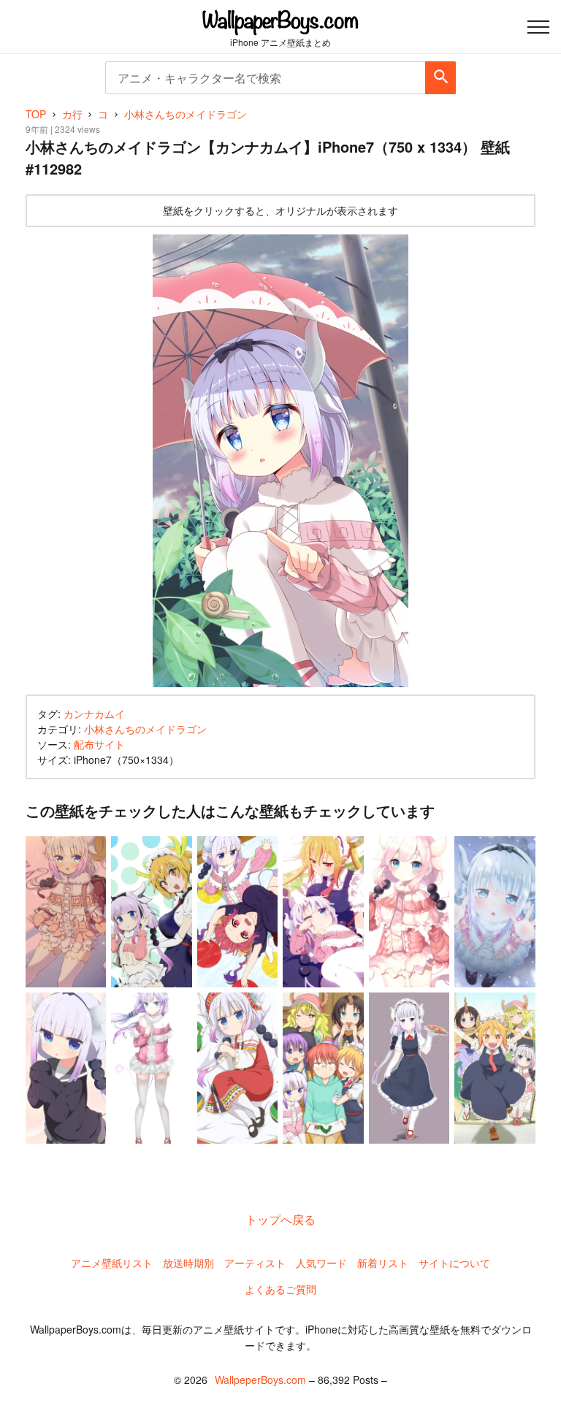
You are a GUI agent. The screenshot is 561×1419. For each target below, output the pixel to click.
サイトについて (454, 1262)
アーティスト (255, 1262)
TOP (36, 114)
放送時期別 (188, 1262)
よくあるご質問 (280, 1289)
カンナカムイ (94, 713)
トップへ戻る (280, 1219)
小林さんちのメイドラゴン (145, 729)
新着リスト (382, 1262)
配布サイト (99, 744)
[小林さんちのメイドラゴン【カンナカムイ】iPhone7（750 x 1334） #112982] (280, 461)
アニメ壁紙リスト (112, 1262)
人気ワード (321, 1262)
